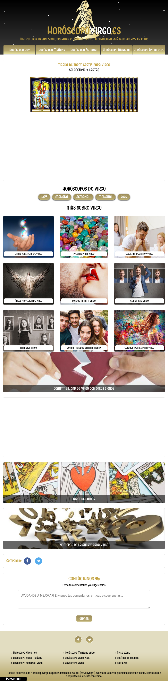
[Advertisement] (84, 149)
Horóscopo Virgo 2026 (77, 658)
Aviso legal (123, 652)
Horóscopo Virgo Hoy (24, 652)
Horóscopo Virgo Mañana (27, 658)
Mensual (116, 50)
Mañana (52, 50)
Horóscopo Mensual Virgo (79, 652)
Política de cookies (127, 658)
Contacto (121, 663)
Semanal (84, 50)
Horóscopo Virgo (74, 663)
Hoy (19, 50)
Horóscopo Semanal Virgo (27, 663)
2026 (149, 50)
